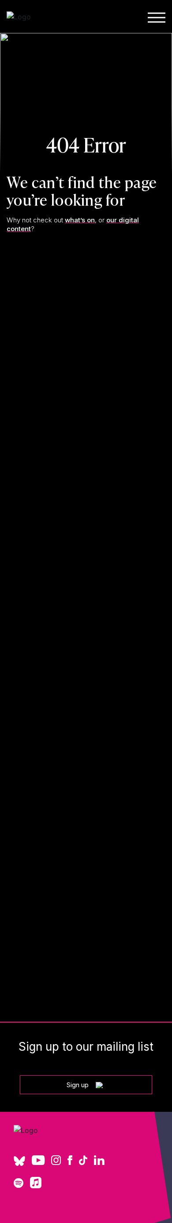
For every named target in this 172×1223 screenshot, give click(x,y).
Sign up (78, 1085)
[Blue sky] (19, 1164)
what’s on (80, 220)
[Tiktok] (83, 1161)
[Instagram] (56, 1161)
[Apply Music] (35, 1185)
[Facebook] (69, 1161)
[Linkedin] (99, 1161)
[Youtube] (38, 1161)
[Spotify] (18, 1183)
